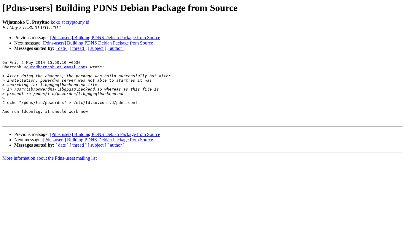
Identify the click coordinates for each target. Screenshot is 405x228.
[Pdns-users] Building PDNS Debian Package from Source (105, 37)
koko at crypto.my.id (70, 22)
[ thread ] (78, 48)
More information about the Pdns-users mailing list (49, 158)
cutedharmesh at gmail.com (55, 67)
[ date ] (61, 48)
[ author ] (116, 48)
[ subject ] (97, 48)
